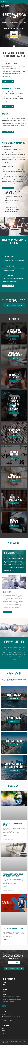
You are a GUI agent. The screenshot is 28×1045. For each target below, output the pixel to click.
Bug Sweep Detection (14, 376)
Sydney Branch (14, 694)
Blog (3, 1033)
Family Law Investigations (15, 498)
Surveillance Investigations (14, 331)
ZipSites (24, 1041)
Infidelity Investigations (15, 476)
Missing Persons (14, 453)
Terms (3, 1042)
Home (3, 1028)
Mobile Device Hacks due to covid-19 (13, 929)
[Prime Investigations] (5, 5)
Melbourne (5, 989)
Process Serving (14, 521)
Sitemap (6, 1042)
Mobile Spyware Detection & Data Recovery (14, 404)
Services (3, 1031)
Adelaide (4, 994)
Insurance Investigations (15, 354)
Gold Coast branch (14, 741)
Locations (4, 1030)
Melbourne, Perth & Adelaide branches (14, 765)
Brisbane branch (14, 717)
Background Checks (14, 431)
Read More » (5, 835)
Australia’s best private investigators (10, 596)
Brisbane (5, 984)
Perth (4, 991)
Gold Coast (5, 987)
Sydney (4, 982)
